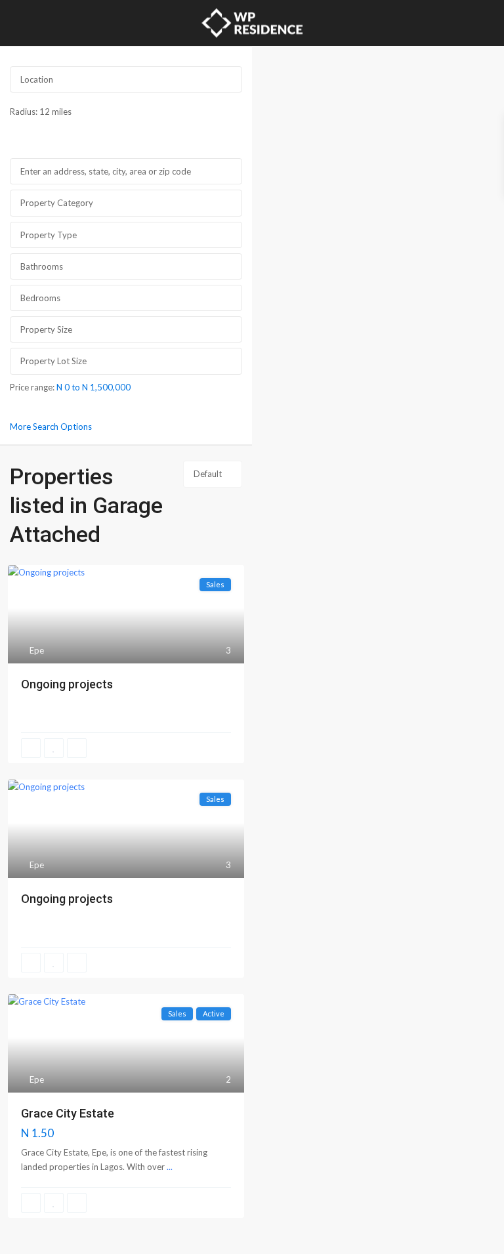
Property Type (48, 235)
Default (208, 474)
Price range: (32, 387)
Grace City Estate (67, 1113)
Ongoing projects (67, 684)
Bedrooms (40, 298)
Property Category (56, 203)
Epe (37, 650)
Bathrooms (41, 266)
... (170, 1166)
